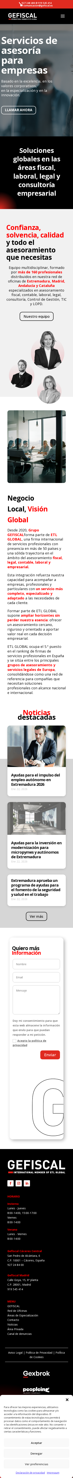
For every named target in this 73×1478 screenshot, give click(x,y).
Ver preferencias (36, 1464)
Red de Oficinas (17, 1311)
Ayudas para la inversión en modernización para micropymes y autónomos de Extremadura (36, 849)
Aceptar (36, 1443)
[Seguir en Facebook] (10, 1183)
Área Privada (15, 1329)
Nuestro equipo (37, 316)
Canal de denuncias (19, 1334)
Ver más (36, 916)
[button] (67, 1400)
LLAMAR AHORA (18, 110)
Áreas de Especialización (22, 1315)
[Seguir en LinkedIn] (27, 1183)
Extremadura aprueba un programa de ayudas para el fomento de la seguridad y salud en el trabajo (35, 887)
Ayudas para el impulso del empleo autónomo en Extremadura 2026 (35, 779)
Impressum (53, 1472)
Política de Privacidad (39, 1352)
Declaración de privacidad (30, 1472)
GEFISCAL (13, 1306)
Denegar (36, 1453)
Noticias (12, 1324)
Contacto (13, 1320)
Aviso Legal (15, 1352)
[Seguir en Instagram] (19, 1183)
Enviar (50, 1054)
